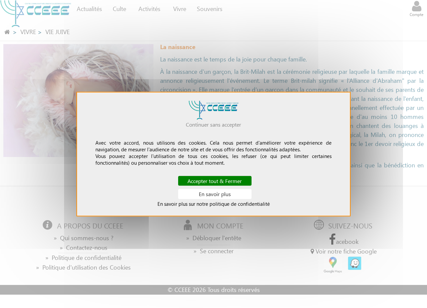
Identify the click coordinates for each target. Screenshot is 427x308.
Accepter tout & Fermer (214, 180)
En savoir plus (215, 193)
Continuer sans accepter (213, 124)
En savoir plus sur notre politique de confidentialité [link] (213, 203)
